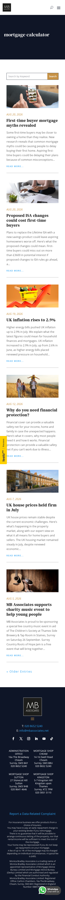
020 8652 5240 (33, 726)
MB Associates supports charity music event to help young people (29, 609)
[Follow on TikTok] (52, 739)
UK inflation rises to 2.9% (31, 320)
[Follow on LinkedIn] (36, 739)
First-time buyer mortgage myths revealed (32, 123)
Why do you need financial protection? (31, 412)
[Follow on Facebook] (13, 739)
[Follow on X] (21, 739)
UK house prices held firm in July (31, 507)
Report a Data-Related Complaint (33, 814)
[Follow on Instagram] (29, 739)
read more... (15, 166)
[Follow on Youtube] (44, 739)
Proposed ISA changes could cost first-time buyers (27, 220)
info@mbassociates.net (34, 730)
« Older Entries (19, 671)
